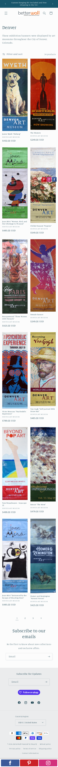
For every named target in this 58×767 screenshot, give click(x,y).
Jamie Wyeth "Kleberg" (11, 134)
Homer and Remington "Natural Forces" (40, 597)
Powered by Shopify (29, 744)
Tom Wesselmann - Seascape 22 (14, 504)
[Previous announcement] (5, 4)
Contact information (30, 753)
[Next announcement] (53, 4)
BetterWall (17, 744)
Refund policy (45, 744)
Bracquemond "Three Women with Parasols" (14, 317)
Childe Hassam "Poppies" (41, 226)
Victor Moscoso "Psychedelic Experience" (14, 412)
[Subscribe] (49, 656)
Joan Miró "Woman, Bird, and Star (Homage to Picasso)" (14, 222)
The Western (35, 133)
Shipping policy (45, 749)
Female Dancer (36, 314)
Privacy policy (14, 749)
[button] (6, 13)
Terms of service (29, 749)
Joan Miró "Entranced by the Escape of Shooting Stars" (14, 596)
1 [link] (17, 618)
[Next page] (41, 618)
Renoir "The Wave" (38, 504)
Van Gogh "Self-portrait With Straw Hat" (42, 410)
